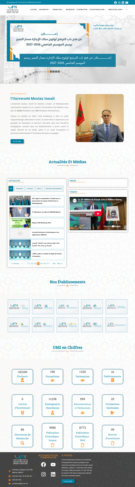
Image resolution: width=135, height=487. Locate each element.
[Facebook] (43, 464)
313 (35, 263)
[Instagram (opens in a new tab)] (119, 2)
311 (29, 263)
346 (54, 263)
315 (41, 263)
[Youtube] (53, 464)
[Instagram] (43, 474)
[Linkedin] (53, 474)
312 (32, 263)
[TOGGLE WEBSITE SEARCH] (126, 9)
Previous (16, 263)
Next (58, 263)
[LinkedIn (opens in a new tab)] (123, 2)
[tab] (10, 189)
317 (48, 263)
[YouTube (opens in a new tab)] (126, 2)
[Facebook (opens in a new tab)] (115, 2)
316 (44, 263)
